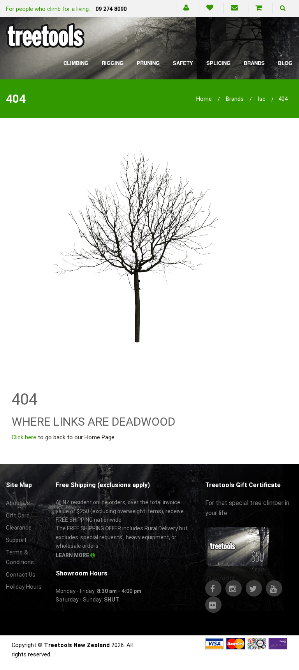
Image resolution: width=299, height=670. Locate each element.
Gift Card (18, 515)
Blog (285, 63)
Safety (183, 63)
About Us (18, 503)
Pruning (148, 63)
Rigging (112, 63)
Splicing (218, 63)
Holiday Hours (24, 586)
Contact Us (20, 574)
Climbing (75, 63)
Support (16, 540)
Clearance (19, 527)
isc (262, 98)
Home (204, 98)
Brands (254, 63)
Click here (24, 437)
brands (235, 98)
